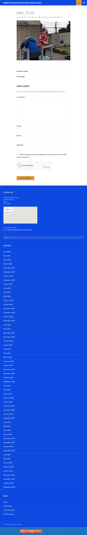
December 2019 (9, 438)
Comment (21, 97)
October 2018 (8, 483)
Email (19, 135)
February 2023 (8, 361)
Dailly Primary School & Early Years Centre (22, 2)
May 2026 (6, 256)
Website (20, 145)
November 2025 (9, 272)
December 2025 (9, 268)
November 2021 (9, 410)
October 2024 (8, 317)
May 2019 (6, 459)
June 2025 (7, 288)
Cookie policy (53, 531)
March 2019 (7, 463)
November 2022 (9, 373)
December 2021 (9, 406)
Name (19, 126)
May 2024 (6, 329)
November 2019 (9, 442)
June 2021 (7, 422)
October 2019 (8, 446)
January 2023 (8, 365)
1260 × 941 (33, 17)
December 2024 (9, 308)
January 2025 (8, 304)
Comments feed (8, 510)
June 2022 (7, 386)
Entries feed (7, 506)
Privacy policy (62, 531)
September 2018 (9, 487)
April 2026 (7, 260)
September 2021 (9, 418)
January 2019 (8, 471)
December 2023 (9, 333)
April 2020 (7, 430)
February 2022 (8, 398)
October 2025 (8, 276)
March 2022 (7, 394)
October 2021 (8, 414)
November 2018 (9, 479)
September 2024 (9, 321)
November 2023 (9, 337)
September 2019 (9, 451)
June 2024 (7, 325)
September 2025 (9, 280)
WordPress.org (8, 514)
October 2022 (8, 377)
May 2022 (6, 390)
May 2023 (6, 353)
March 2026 (7, 264)
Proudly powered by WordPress (12, 524)
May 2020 (6, 426)
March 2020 (7, 434)
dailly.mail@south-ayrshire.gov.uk (20, 230)
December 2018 (9, 475)
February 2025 (8, 300)
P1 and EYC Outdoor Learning (51, 17)
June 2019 (7, 455)
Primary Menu (84, 2)
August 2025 (7, 284)
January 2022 (8, 402)
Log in (5, 502)
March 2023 (7, 357)
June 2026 (7, 252)
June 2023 (7, 349)
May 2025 (6, 292)
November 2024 (9, 312)
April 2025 (7, 296)
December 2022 (9, 369)
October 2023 (8, 341)
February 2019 (8, 467)
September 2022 (9, 381)
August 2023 (7, 345)
